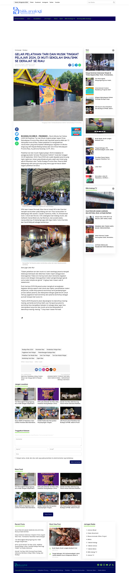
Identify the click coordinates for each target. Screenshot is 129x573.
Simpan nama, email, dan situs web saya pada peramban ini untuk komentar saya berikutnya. (45, 458)
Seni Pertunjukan (23, 65)
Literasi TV (91, 555)
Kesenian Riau (40, 349)
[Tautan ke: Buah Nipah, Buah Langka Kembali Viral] (90, 141)
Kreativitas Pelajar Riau (54, 349)
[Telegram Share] (76, 65)
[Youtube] (47, 369)
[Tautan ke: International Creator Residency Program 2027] (90, 91)
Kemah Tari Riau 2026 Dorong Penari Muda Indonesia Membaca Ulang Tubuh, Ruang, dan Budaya (70, 402)
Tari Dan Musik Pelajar (59, 355)
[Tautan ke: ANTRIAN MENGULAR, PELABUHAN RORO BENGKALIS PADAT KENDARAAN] (90, 248)
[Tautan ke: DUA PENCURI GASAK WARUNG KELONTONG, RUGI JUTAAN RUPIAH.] (100, 200)
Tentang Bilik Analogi (57, 570)
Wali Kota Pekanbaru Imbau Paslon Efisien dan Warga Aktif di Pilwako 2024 (32, 377)
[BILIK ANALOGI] (28, 10)
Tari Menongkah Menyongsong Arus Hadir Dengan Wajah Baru (24, 402)
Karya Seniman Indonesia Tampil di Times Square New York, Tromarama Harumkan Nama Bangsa (99, 74)
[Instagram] (43, 369)
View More (48, 514)
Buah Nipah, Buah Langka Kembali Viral (103, 139)
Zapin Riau (40, 358)
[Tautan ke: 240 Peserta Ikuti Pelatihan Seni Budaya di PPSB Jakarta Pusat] (90, 110)
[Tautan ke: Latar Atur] (90, 169)
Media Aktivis (102, 570)
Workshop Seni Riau (28, 358)
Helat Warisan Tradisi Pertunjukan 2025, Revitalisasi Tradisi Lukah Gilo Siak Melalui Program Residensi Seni (104, 236)
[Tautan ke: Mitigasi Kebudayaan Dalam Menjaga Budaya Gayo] (90, 100)
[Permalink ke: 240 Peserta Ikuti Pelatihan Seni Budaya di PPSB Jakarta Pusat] (70, 413)
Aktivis (90, 539)
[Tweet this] (73, 65)
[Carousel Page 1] (95, 131)
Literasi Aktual (92, 530)
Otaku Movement (93, 533)
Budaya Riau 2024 (27, 349)
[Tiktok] (51, 369)
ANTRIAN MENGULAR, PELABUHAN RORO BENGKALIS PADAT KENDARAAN (104, 245)
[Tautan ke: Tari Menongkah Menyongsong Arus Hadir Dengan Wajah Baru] (90, 81)
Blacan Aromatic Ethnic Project (97, 536)
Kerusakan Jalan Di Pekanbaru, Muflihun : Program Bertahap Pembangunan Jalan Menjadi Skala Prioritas (104, 177)
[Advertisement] (81, 10)
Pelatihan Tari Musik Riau (29, 355)
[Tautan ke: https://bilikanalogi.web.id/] (113, 50)
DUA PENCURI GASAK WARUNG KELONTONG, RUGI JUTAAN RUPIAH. (99, 212)
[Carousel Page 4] (102, 131)
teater (31, 155)
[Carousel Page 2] (98, 131)
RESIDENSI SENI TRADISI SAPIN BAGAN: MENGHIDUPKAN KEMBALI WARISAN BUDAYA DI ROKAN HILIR (104, 227)
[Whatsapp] (79, 65)
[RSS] (54, 369)
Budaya (17, 65)
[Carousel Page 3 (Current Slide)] (100, 131)
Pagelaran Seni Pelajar (29, 352)
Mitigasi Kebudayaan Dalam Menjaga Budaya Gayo (104, 98)
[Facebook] (36, 369)
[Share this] (69, 65)
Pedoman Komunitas (78, 570)
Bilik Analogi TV (92, 552)
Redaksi (67, 570)
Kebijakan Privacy (43, 570)
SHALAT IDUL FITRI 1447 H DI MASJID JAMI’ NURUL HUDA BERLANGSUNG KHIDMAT (103, 217)
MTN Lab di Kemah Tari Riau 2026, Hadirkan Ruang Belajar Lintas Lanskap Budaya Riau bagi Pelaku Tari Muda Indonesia (48, 402)
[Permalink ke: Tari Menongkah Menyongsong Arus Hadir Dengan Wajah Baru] (25, 394)
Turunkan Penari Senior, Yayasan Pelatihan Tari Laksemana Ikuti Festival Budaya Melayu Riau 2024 (103, 158)
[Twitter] (40, 369)
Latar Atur (31, 268)
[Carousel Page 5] (104, 131)
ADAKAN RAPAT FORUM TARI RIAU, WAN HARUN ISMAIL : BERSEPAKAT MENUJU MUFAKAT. (59, 377)
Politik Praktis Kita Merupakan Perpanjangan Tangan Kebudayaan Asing (47, 421)
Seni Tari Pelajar (45, 355)
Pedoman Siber (91, 570)
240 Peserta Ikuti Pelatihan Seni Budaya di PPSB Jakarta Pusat (70, 421)
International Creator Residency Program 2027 (103, 88)
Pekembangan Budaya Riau (46, 352)
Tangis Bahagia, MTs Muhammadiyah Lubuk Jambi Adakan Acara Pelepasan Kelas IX (104, 148)
